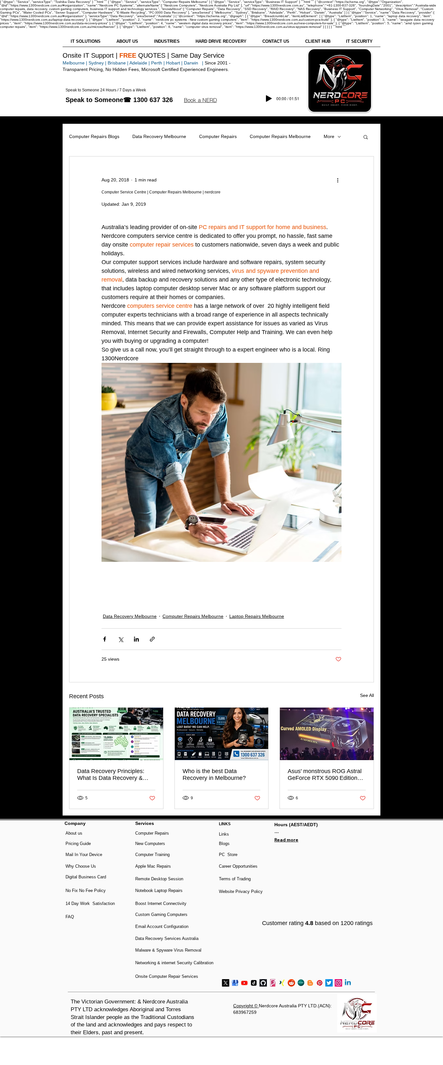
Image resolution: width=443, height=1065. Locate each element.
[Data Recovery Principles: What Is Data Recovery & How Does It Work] (116, 734)
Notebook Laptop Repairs (159, 890)
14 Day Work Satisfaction (90, 903)
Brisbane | (118, 62)
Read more (286, 840)
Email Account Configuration (161, 926)
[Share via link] (152, 639)
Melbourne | (75, 62)
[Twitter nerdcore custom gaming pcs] (329, 983)
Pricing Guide (78, 843)
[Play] (269, 98)
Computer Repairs (218, 136)
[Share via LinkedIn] (136, 639)
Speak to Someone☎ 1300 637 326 (119, 99)
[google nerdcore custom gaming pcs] (235, 983)
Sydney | (96, 62)
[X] (225, 983)
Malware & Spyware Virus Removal (168, 950)
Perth (156, 62)
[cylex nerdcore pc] (301, 983)
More (329, 136)
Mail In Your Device (84, 854)
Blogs (224, 843)
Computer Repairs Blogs (94, 136)
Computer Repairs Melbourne (280, 136)
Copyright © (246, 1005)
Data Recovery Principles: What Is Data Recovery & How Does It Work (110, 774)
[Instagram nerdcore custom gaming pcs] (338, 983)
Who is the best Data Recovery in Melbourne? (214, 774)
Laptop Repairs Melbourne (256, 616)
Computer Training (152, 854)
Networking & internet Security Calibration (174, 962)
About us (74, 833)
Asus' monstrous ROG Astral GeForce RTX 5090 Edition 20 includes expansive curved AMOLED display (325, 774)
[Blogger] (310, 983)
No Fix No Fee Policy (86, 890)
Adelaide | (139, 62)
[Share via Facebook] (105, 639)
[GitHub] (263, 983)
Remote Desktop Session (159, 878)
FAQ (70, 916)
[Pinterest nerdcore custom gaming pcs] (319, 983)
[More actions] (337, 180)
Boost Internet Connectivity (160, 903)
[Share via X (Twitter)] (120, 639)
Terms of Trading (235, 878)
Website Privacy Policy (241, 891)
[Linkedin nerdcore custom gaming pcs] (348, 983)
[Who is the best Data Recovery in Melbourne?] (222, 734)
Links (224, 834)
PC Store (228, 854)
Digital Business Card (86, 876)
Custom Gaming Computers (161, 914)
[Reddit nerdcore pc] (291, 983)
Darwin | (194, 62)
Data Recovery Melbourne (159, 136)
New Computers (150, 843)
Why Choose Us (81, 866)
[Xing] (282, 983)
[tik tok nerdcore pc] (253, 983)
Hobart (173, 62)
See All (367, 695)
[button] (200, 100)
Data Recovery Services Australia (166, 938)
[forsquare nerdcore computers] (272, 983)
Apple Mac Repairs (153, 866)
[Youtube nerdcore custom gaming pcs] (244, 983)
